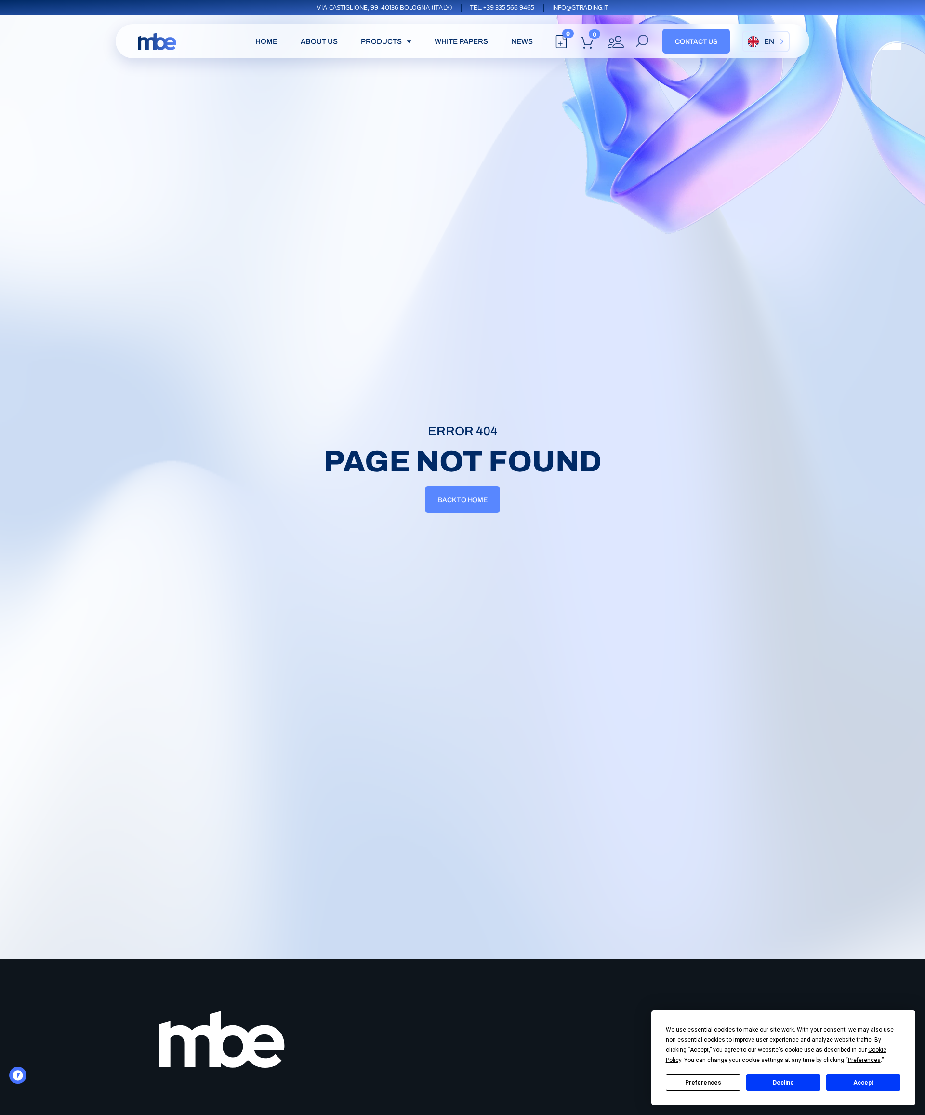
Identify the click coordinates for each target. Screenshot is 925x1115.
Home (266, 41)
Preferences (703, 1082)
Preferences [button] (864, 1060)
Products (381, 41)
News (522, 41)
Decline (783, 1082)
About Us (319, 41)
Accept (863, 1082)
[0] (561, 44)
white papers (461, 41)
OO (20, 1078)
